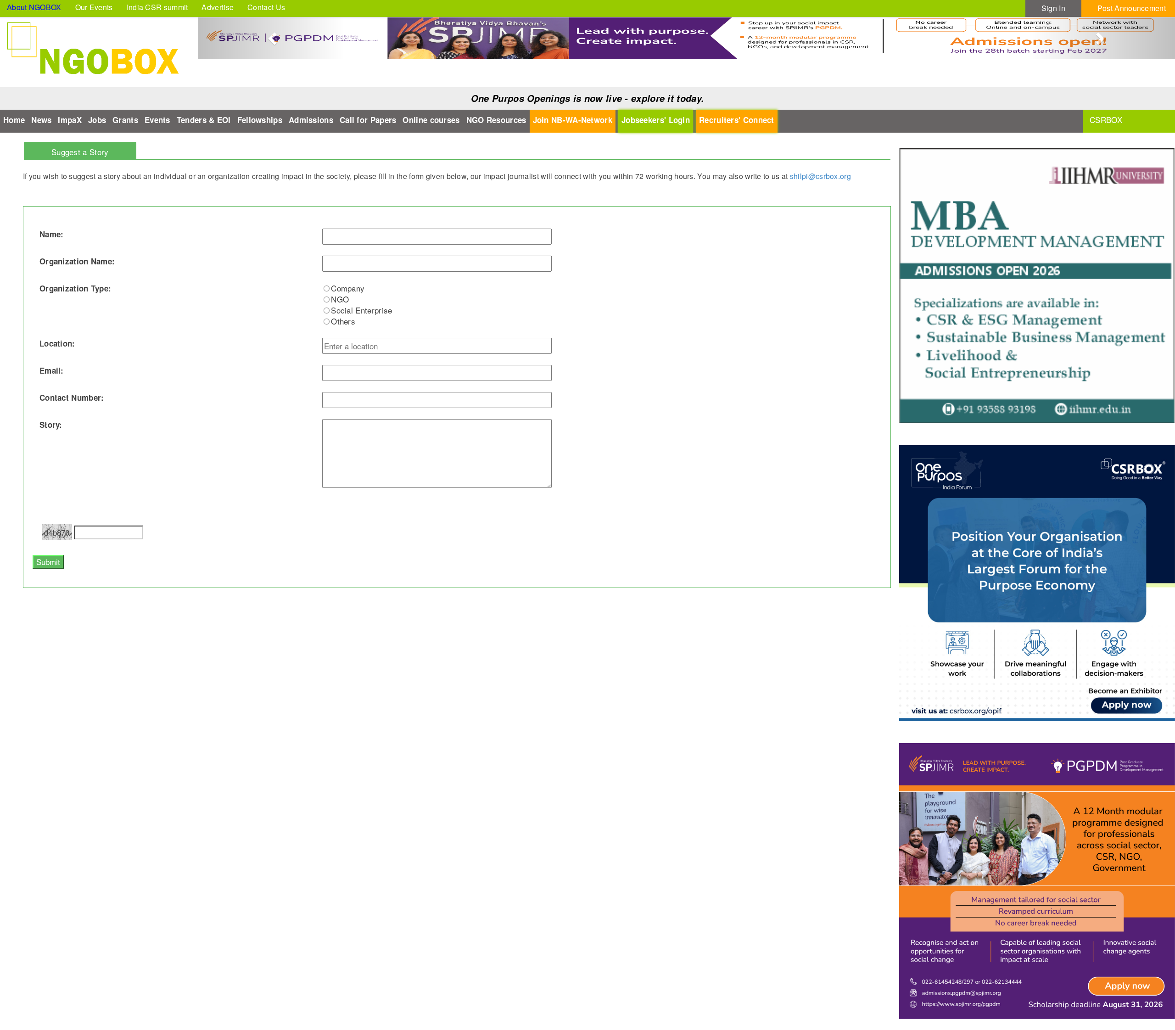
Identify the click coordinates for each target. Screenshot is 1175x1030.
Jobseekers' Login (655, 119)
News (41, 119)
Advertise (217, 7)
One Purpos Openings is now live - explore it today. (587, 98)
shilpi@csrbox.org (820, 176)
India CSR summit (157, 7)
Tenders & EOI (204, 119)
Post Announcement (1131, 8)
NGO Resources (496, 119)
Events (157, 119)
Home (14, 119)
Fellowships (259, 119)
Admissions (311, 119)
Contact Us (266, 7)
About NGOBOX (34, 7)
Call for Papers (368, 119)
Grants (125, 119)
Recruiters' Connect (736, 119)
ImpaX (70, 119)
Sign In (1053, 8)
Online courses (431, 119)
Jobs (97, 119)
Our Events (94, 7)
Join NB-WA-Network (572, 119)
